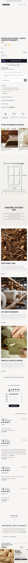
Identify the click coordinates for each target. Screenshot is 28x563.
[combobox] (21, 413)
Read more (3, 273)
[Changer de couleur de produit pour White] (2, 45)
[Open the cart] (22, 4)
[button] (14, 107)
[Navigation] (19, 4)
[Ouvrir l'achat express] (3, 145)
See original (3, 431)
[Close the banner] (27, 1)
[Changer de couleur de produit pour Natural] (6, 45)
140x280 (4, 55)
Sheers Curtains (18, 376)
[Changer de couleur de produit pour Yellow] (9, 45)
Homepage (7, 376)
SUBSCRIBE (21, 559)
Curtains (12, 376)
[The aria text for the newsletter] (24, 536)
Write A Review (14, 405)
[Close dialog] (27, 549)
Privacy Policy (23, 532)
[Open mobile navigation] (25, 4)
